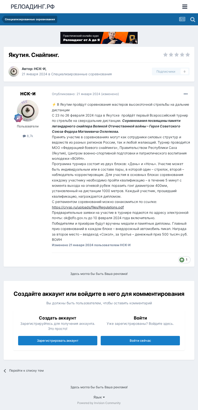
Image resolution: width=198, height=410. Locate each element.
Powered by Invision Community (99, 403)
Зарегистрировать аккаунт (57, 340)
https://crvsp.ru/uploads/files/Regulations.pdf (88, 207)
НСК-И (39, 69)
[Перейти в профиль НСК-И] (13, 71)
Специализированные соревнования (81, 74)
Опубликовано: (76, 94)
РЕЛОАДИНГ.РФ (33, 6)
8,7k (29, 136)
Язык (98, 397)
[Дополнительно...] (186, 94)
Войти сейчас (140, 340)
